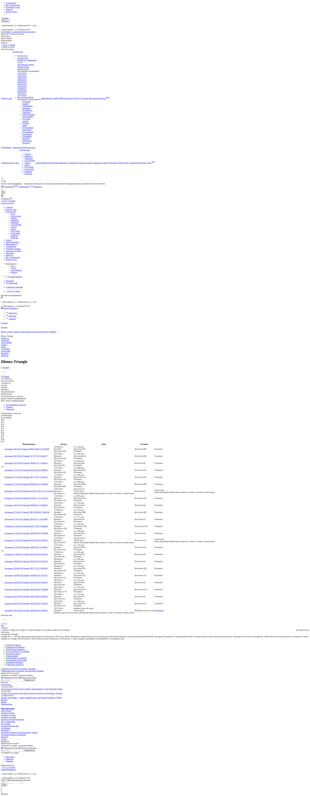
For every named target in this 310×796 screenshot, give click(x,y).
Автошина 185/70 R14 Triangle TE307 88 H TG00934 (26, 596)
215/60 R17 (22, 89)
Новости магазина (28, 678)
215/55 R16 (22, 86)
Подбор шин (16, 216)
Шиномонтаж (6, 704)
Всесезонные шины (25, 65)
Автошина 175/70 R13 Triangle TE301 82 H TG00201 (26, 470)
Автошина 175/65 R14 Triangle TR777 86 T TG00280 (26, 526)
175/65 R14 (22, 73)
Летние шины (23, 69)
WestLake (5, 356)
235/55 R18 (22, 95)
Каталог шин (22, 58)
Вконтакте (13, 313)
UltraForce (5, 340)
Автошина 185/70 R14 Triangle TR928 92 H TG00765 (26, 603)
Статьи (4, 739)
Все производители (25, 97)
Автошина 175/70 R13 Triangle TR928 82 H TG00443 (26, 484)
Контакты (5, 741)
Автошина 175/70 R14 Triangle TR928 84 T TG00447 (26, 547)
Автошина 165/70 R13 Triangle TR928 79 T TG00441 (26, 463)
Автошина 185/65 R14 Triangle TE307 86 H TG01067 (26, 582)
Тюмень (14, 272)
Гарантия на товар (8, 717)
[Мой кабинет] (2, 179)
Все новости (6, 685)
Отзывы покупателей (10, 726)
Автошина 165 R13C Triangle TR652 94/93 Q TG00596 (26, 449)
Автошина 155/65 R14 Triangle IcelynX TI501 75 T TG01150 (28, 491)
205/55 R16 (22, 84)
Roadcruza (5, 338)
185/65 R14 (22, 75)
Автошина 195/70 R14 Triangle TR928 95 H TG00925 (26, 610)
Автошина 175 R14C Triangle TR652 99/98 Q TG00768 (26, 512)
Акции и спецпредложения (12, 719)
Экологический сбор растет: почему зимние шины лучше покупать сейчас (31, 689)
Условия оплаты (7, 713)
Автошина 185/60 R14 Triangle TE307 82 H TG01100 (26, 561)
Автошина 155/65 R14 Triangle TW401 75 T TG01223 (26, 498)
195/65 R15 (22, 82)
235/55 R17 (22, 93)
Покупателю (6, 711)
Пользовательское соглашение (13, 735)
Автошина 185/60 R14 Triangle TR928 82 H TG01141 (26, 575)
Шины (3, 702)
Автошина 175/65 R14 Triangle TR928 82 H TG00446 (26, 533)
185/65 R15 (22, 78)
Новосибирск (16, 270)
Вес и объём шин (8, 722)
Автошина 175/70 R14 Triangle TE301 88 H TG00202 (26, 540)
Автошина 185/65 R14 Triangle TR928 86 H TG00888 (26, 589)
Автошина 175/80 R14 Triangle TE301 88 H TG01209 (26, 554)
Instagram (12, 316)
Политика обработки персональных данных (19, 732)
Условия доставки (8, 715)
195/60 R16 (22, 80)
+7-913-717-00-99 (8, 45)
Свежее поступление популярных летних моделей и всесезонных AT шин (31, 693)
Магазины (5, 730)
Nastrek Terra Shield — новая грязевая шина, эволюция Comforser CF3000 (31, 698)
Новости (4, 737)
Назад (13, 214)
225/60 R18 (22, 91)
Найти (4, 785)
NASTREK (5, 349)
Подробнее (158, 610)
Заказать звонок (7, 203)
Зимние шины (23, 67)
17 (6, 623)
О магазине (5, 728)
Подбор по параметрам (26, 60)
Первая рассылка (10, 678)
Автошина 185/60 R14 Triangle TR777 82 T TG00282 (26, 568)
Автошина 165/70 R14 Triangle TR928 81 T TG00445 (26, 505)
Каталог (4, 700)
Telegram (12, 319)
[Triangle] (5, 368)
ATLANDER (6, 343)
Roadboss (4, 353)
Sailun (3, 347)
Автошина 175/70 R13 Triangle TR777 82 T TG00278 (26, 477)
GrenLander (5, 351)
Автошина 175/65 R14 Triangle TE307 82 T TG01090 (25, 519)
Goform (4, 345)
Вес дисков (5, 724)
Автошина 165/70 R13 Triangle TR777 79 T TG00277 (26, 456)
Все (2, 626)
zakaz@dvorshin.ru (10, 308)
